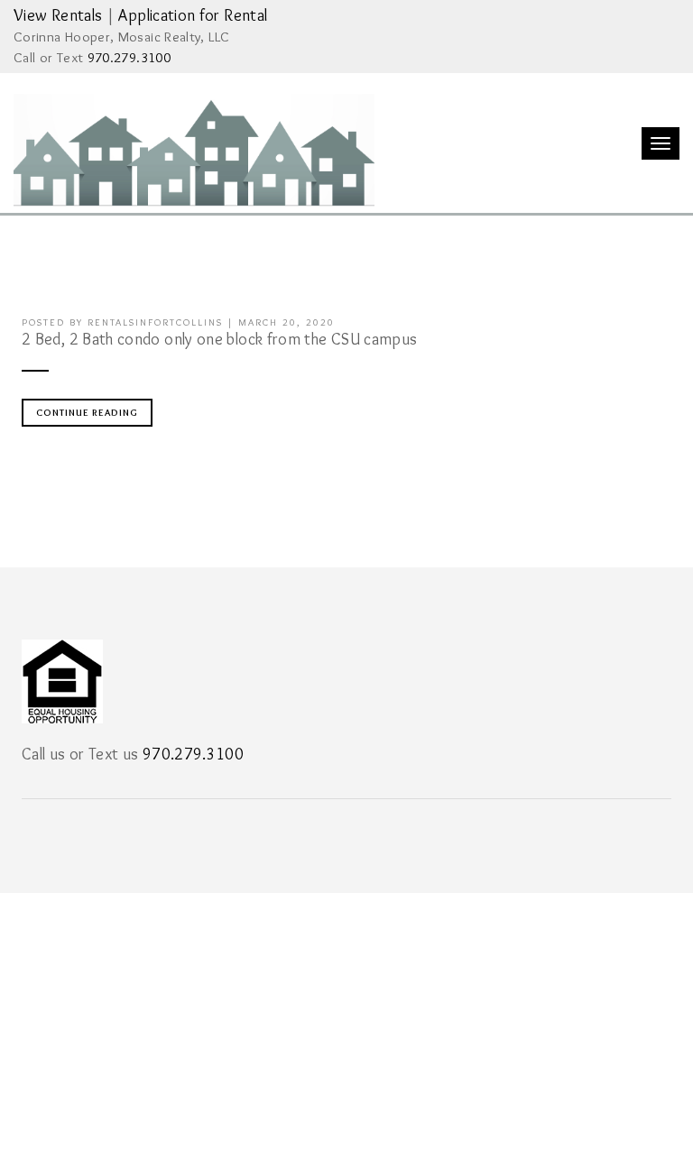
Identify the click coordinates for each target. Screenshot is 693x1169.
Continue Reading (87, 412)
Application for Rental (192, 15)
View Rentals (58, 15)
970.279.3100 (129, 57)
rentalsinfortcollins (155, 322)
